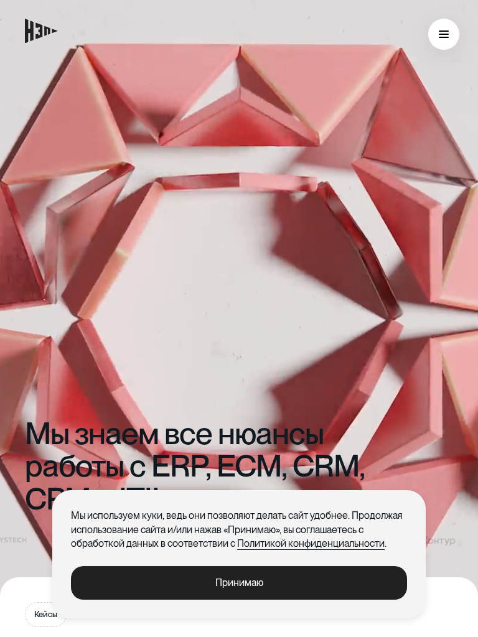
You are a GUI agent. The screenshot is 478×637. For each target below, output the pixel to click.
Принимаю (239, 582)
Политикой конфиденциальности (311, 543)
